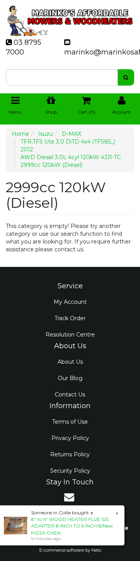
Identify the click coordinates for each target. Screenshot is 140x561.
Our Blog (70, 378)
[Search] (125, 77)
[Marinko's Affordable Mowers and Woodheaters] (70, 18)
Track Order (70, 318)
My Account (70, 301)
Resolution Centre (70, 334)
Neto (96, 550)
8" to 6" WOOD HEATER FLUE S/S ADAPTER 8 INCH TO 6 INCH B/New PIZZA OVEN (72, 525)
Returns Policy (70, 454)
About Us (70, 361)
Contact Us (70, 394)
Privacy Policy (70, 438)
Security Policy (70, 470)
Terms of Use (70, 421)
